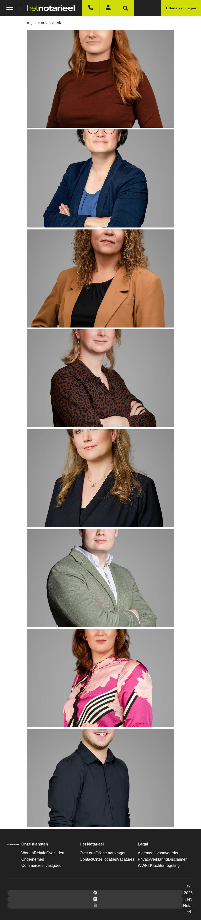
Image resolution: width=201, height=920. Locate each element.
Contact (86, 859)
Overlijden (55, 853)
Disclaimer (177, 859)
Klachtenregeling (165, 865)
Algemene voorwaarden (158, 853)
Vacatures (125, 859)
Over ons (87, 853)
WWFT (144, 865)
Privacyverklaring (153, 859)
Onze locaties (105, 859)
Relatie (40, 853)
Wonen (27, 853)
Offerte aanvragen (110, 853)
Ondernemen (32, 859)
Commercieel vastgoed (41, 865)
